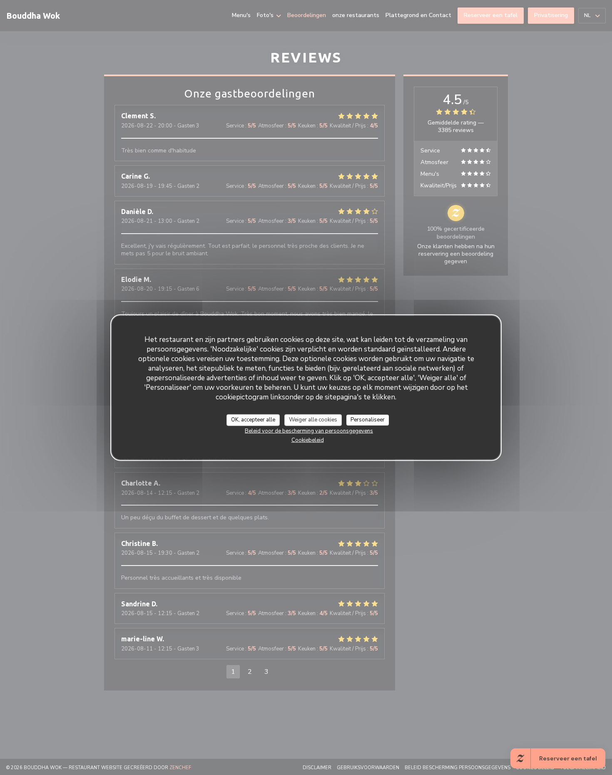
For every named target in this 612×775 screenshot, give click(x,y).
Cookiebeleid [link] (307, 440)
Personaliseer (368, 419)
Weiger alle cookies (313, 419)
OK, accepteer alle (253, 419)
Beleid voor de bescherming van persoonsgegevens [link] (309, 430)
